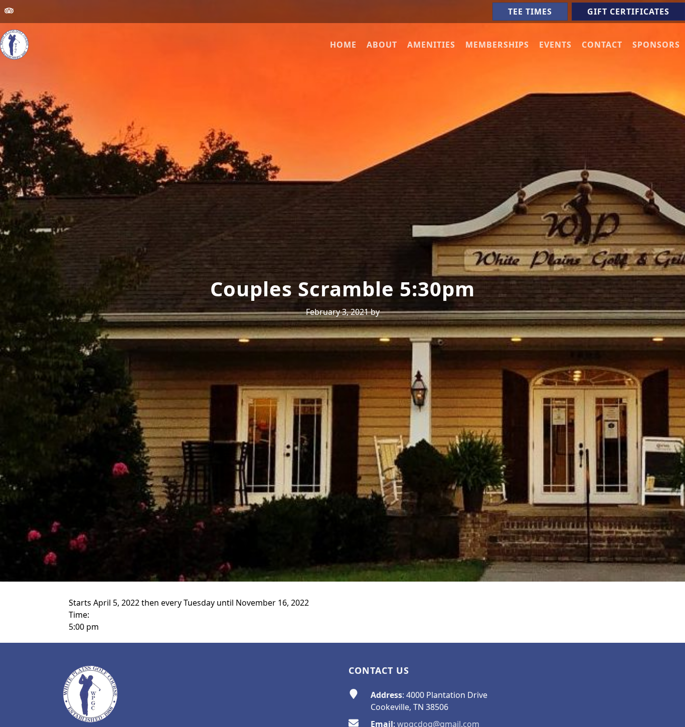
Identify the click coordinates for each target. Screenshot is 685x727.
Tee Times (530, 11)
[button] (382, 45)
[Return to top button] (665, 624)
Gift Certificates (628, 11)
